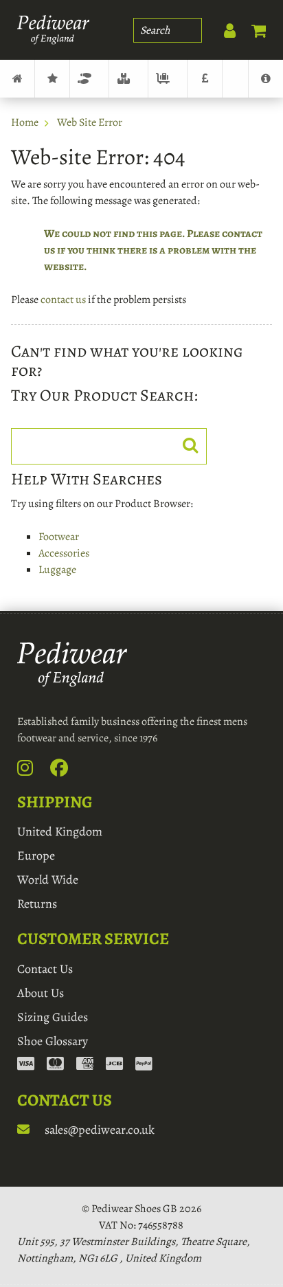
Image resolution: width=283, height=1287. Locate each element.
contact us (63, 299)
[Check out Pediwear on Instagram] (32, 771)
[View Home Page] (17, 78)
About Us (40, 993)
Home (24, 122)
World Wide (47, 879)
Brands (52, 78)
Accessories (128, 78)
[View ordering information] (84, 1065)
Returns (37, 903)
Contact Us (45, 969)
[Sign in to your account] (222, 27)
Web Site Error (89, 122)
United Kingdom (59, 831)
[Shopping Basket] (252, 27)
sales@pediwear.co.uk (98, 1129)
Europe (36, 855)
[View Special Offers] (204, 78)
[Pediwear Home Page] (53, 30)
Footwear (89, 78)
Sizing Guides (52, 1017)
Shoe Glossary (52, 1041)
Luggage (167, 78)
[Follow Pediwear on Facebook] (66, 771)
